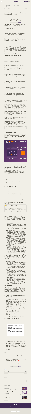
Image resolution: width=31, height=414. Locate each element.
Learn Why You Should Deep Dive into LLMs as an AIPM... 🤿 (11, 391)
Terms (16, 409)
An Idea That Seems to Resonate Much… (8, 397)
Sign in (29, 1)
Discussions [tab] (9, 385)
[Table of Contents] (0, 207)
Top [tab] (5, 385)
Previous (7, 373)
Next (24, 373)
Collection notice (19, 409)
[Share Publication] (23, 1)
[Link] (3, 55)
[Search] (22, 1)
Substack (12, 412)
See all (5, 400)
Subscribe (26, 1)
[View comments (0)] (7, 8)
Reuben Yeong (8, 343)
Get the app (18, 411)
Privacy (14, 409)
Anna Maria (7, 341)
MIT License (16, 126)
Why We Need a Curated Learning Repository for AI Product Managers (11, 396)
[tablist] (7, 377)
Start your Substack (14, 411)
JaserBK (6, 6)
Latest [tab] (6, 385)
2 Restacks (9, 369)
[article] (15, 388)
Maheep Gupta (8, 345)
